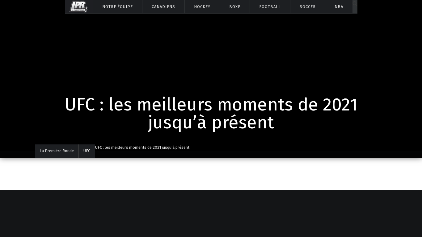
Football (270, 6)
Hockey (202, 6)
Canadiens (163, 6)
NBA (339, 6)
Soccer (308, 6)
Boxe (234, 6)
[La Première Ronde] (79, 6)
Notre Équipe (117, 6)
